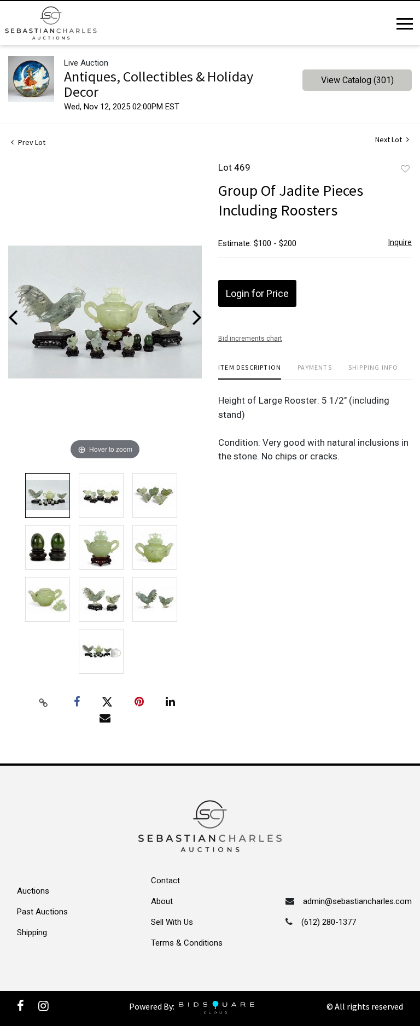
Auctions (33, 891)
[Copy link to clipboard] (43, 702)
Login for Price (257, 293)
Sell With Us (172, 922)
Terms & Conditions (187, 943)
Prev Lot (30, 142)
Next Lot (389, 139)
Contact (165, 880)
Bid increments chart (250, 338)
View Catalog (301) (357, 80)
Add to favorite (405, 169)
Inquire (400, 242)
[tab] (249, 372)
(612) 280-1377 (328, 922)
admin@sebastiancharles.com (357, 901)
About (162, 901)
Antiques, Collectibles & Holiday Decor (158, 84)
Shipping (32, 932)
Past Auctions (42, 912)
